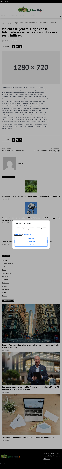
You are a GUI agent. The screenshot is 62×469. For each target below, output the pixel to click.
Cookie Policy (18, 234)
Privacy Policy (27, 234)
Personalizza (31, 238)
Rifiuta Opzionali (30, 241)
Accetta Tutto (30, 245)
